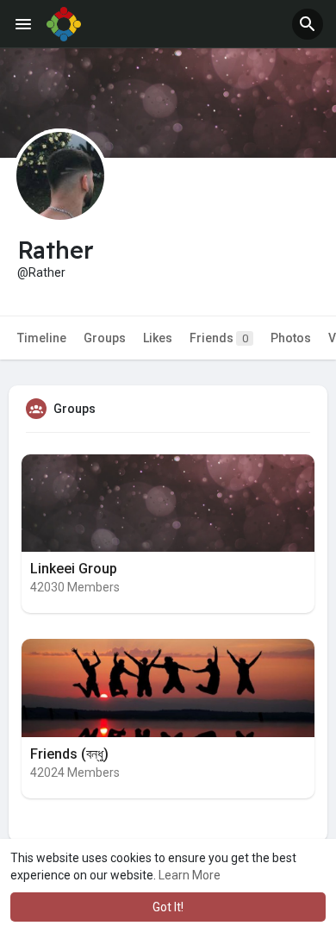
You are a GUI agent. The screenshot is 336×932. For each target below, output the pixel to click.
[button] (307, 24)
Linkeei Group (73, 568)
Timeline (41, 338)
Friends (219, 338)
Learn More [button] (190, 875)
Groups (105, 338)
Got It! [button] (168, 907)
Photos (291, 338)
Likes (157, 338)
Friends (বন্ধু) (69, 754)
